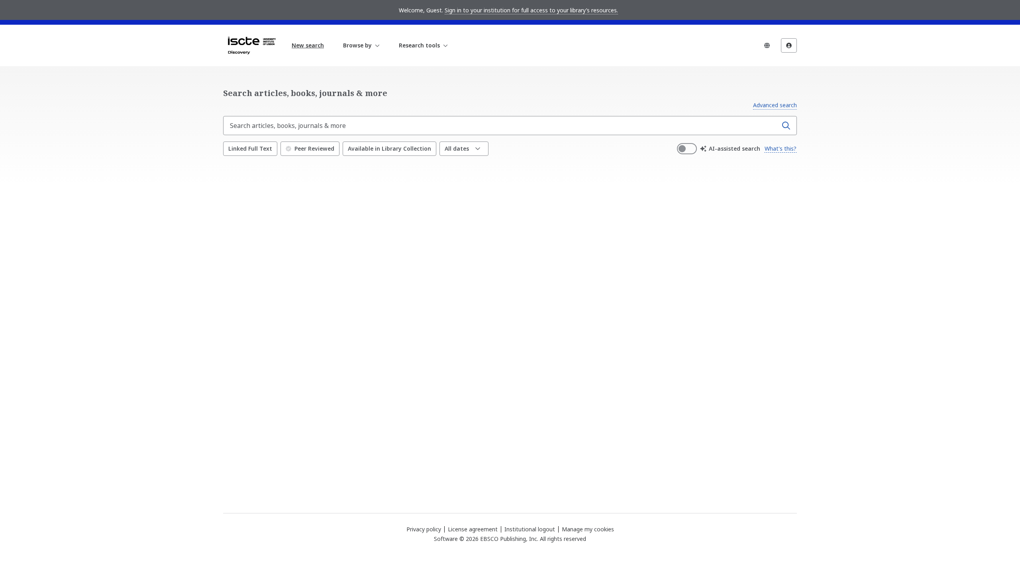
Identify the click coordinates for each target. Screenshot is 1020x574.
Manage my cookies (588, 529)
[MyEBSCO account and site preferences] (789, 45)
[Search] (786, 125)
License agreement (473, 529)
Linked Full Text (250, 148)
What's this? (780, 148)
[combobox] (501, 125)
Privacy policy (423, 529)
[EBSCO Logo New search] (251, 45)
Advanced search (775, 105)
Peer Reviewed (314, 148)
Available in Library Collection (389, 148)
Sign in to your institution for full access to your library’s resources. (531, 10)
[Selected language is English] (767, 45)
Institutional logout (529, 529)
